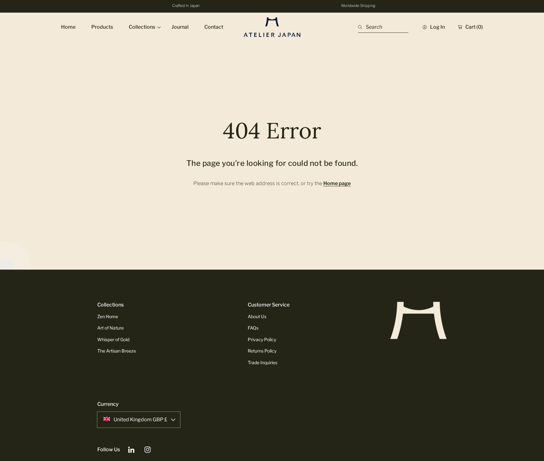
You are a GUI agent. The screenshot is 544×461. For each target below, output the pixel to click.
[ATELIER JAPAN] (272, 27)
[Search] (362, 27)
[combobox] (383, 27)
